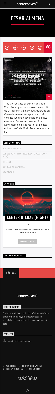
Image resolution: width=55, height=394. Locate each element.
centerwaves (10, 95)
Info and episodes (27, 241)
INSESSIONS (8, 162)
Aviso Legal (11, 366)
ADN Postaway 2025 (12, 148)
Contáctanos (34, 369)
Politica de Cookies (14, 369)
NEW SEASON (8, 172)
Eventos (8, 60)
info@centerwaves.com (19, 341)
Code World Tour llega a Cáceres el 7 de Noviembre (27, 77)
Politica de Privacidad (32, 366)
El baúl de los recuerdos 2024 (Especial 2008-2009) (25, 155)
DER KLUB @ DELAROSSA (14, 167)
